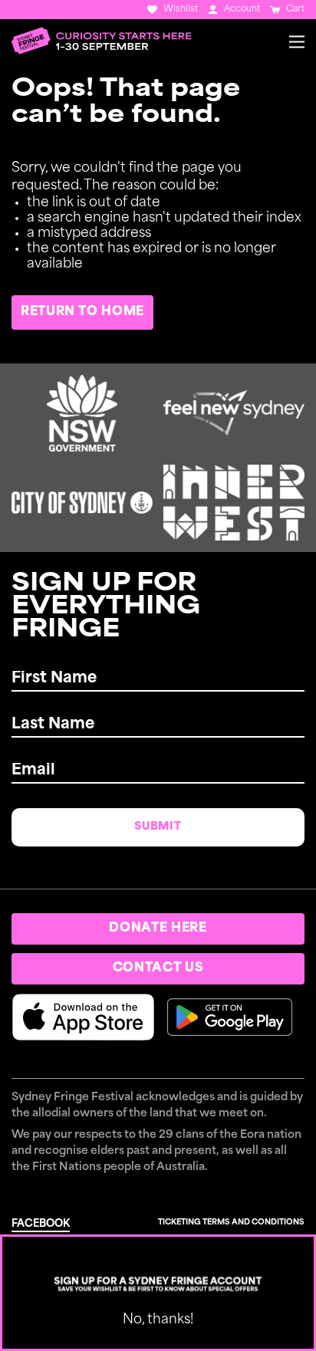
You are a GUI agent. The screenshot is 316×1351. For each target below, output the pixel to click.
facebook (41, 1224)
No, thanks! (158, 1319)
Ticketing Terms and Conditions (231, 1222)
